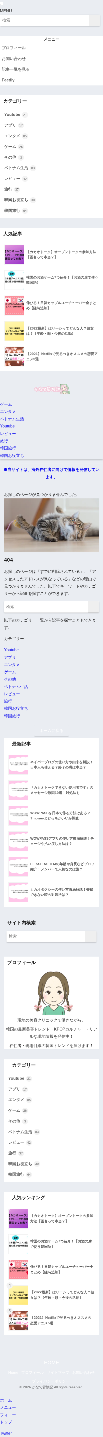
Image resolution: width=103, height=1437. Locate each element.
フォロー (8, 1415)
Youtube (15, 114)
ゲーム (13, 146)
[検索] (94, 20)
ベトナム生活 (19, 168)
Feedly (8, 80)
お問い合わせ (14, 58)
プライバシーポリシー (51, 1381)
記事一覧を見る (16, 69)
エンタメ (15, 136)
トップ (6, 1422)
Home (13, 1373)
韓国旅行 (15, 210)
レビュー (15, 178)
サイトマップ (58, 1373)
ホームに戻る (52, 730)
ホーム (6, 1400)
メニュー (8, 1407)
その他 (13, 157)
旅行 (11, 189)
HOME (51, 1362)
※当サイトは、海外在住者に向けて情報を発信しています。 (52, 473)
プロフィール (14, 48)
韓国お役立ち (19, 200)
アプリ (13, 125)
